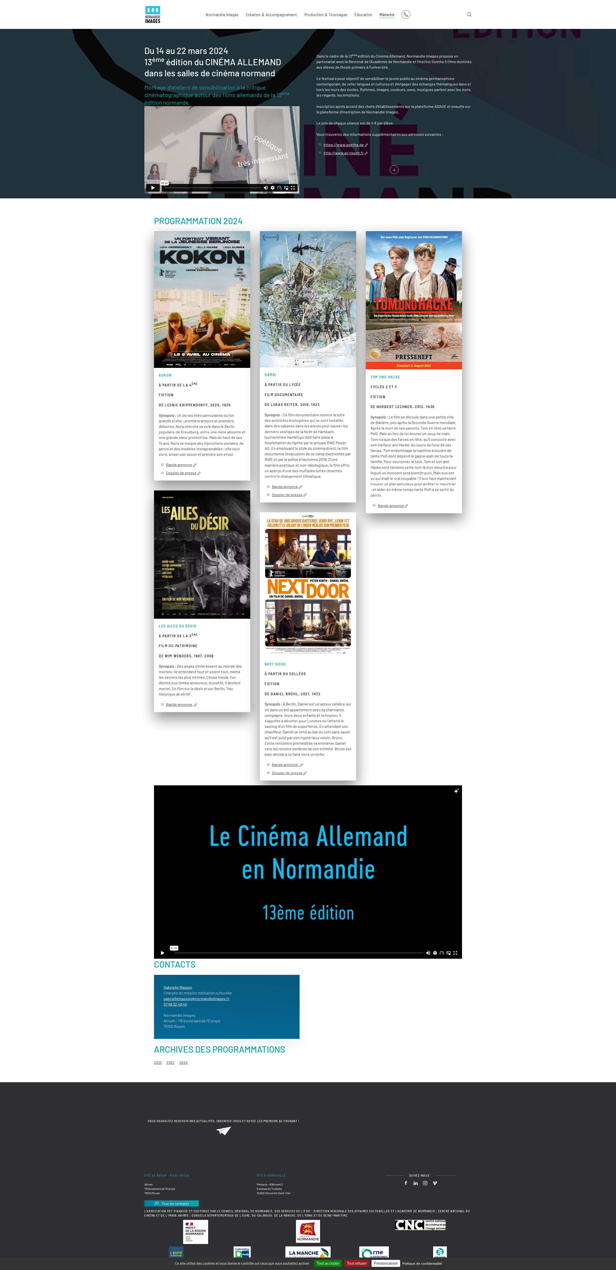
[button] (469, 14)
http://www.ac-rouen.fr (344, 153)
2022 (170, 1062)
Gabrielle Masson (178, 987)
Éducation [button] (363, 14)
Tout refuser (357, 1263)
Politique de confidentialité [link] (422, 1263)
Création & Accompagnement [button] (271, 14)
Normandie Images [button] (222, 14)
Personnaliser (386, 1263)
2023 (158, 1062)
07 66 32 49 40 (175, 1004)
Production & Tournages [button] (325, 14)
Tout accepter (328, 1263)
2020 (183, 1062)
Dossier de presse (181, 473)
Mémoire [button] (386, 14)
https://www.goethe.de (344, 145)
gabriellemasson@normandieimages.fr (196, 998)
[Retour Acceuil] (152, 14)
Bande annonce (179, 465)
